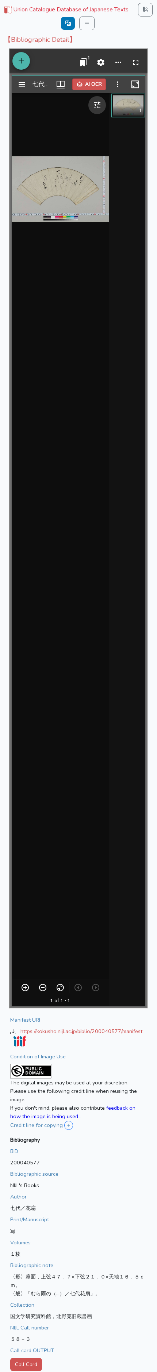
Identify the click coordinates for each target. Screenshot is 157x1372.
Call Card (26, 1364)
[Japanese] (68, 23)
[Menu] (87, 23)
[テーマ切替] (145, 10)
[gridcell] (66, 10)
